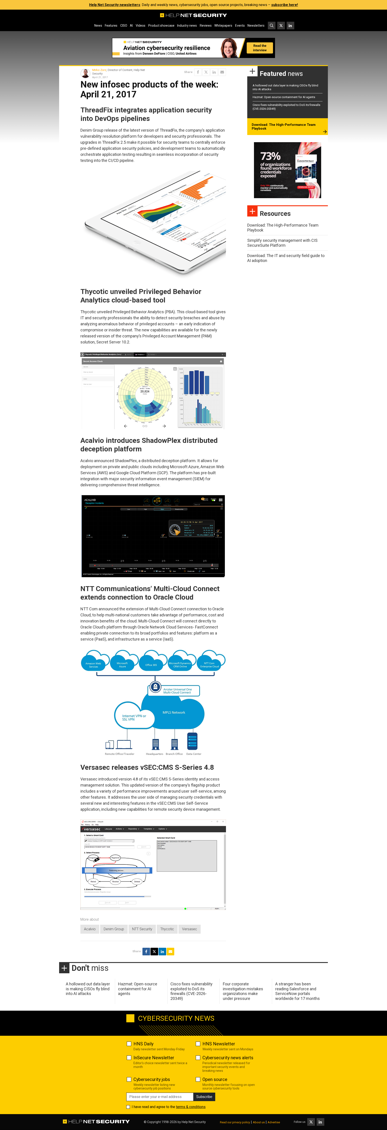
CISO (123, 25)
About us (259, 1122)
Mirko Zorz (99, 70)
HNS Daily (143, 1043)
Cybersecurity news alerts (227, 1057)
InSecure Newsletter (153, 1057)
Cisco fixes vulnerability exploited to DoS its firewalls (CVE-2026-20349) (191, 991)
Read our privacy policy (235, 1122)
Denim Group (114, 929)
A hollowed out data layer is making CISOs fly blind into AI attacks (88, 989)
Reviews (206, 25)
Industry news (187, 25)
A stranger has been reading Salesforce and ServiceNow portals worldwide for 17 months (297, 991)
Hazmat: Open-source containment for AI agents (284, 97)
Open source (214, 1079)
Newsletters (255, 25)
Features (111, 25)
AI (131, 25)
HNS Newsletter (218, 1043)
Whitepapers (223, 25)
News (98, 25)
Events (240, 25)
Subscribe (204, 1097)
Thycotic (167, 929)
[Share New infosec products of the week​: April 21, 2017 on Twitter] (206, 72)
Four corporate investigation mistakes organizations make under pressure (243, 991)
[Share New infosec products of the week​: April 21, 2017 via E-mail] (222, 72)
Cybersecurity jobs (151, 1079)
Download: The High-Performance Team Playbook (284, 127)
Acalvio (90, 929)
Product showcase (161, 25)
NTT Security (142, 929)
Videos (140, 25)
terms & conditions (191, 1107)
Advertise (274, 1122)
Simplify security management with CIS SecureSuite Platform (282, 243)
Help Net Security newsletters (114, 5)
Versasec (189, 929)
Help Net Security (194, 1122)
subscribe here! (284, 5)
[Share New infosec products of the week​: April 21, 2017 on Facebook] (198, 72)
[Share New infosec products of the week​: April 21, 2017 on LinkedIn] (214, 72)
